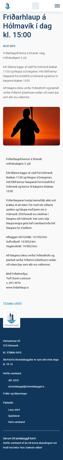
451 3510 (13, 380)
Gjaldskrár (14, 415)
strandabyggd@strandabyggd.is (26, 386)
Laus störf (14, 409)
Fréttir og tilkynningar (15, 393)
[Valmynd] (57, 6)
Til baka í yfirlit (12, 303)
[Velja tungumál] (46, 6)
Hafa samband (16, 422)
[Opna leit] (35, 5)
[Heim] (8, 6)
